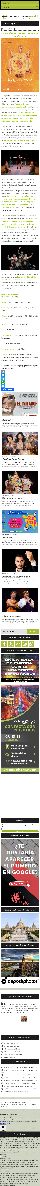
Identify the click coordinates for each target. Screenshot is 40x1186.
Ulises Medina (13, 534)
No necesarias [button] (4, 1170)
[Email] (20, 371)
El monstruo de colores (12, 498)
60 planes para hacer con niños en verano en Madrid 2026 (21, 1067)
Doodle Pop (7, 537)
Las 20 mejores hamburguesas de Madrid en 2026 (18, 1086)
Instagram (5, 338)
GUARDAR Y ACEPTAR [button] (7, 1185)
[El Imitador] (20, 404)
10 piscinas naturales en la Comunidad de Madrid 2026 (20, 1080)
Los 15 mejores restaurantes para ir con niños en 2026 (20, 1089)
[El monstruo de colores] (20, 482)
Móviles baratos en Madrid (12, 1049)
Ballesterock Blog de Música (12, 1052)
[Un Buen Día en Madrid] (20, 19)
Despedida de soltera (10, 1057)
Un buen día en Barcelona (11, 1043)
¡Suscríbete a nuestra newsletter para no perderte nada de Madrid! (18, 826)
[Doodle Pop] (20, 521)
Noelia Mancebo (14, 456)
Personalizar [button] (32, 1121)
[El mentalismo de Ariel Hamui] (20, 560)
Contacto (4, 1106)
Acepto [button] (17, 1122)
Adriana (12, 495)
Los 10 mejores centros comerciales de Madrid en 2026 (20, 1078)
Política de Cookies (30, 1104)
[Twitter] (20, 386)
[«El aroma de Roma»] (20, 600)
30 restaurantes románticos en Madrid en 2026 (17, 1075)
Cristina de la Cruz (14, 573)
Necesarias (5, 1156)
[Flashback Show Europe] (20, 443)
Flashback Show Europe (13, 459)
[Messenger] (20, 375)
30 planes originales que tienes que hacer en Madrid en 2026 (19, 1071)
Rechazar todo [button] (24, 1121)
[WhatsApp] (20, 382)
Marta (11, 417)
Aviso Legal (4, 1104)
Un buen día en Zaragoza (11, 1046)
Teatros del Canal (30, 335)
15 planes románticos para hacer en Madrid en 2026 (19, 1083)
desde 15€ (10, 329)
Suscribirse (20, 831)
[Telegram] (20, 379)
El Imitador (7, 419)
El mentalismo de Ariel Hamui (16, 576)
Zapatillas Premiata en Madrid (13, 1055)
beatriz (11, 613)
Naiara (20, 29)
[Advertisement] (20, 797)
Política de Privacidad (16, 1104)
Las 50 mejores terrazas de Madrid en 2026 (16, 1092)
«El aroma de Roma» (11, 615)
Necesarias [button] (3, 1155)
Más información (5, 1123)
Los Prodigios (9, 23)
